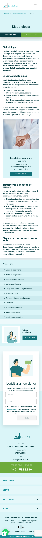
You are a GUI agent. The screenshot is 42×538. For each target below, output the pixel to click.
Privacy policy (12, 409)
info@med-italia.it (20, 460)
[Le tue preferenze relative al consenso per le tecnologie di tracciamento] (4, 534)
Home (6, 14)
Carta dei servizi (33, 531)
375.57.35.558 (20, 453)
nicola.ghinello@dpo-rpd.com (21, 522)
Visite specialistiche (18, 14)
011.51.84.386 (21, 469)
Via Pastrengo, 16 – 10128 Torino (20, 446)
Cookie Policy (20, 531)
